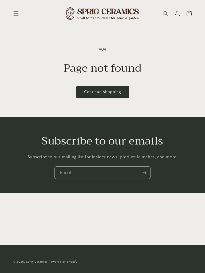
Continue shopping (102, 92)
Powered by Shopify (63, 261)
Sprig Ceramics (37, 261)
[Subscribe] (144, 172)
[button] (16, 13)
